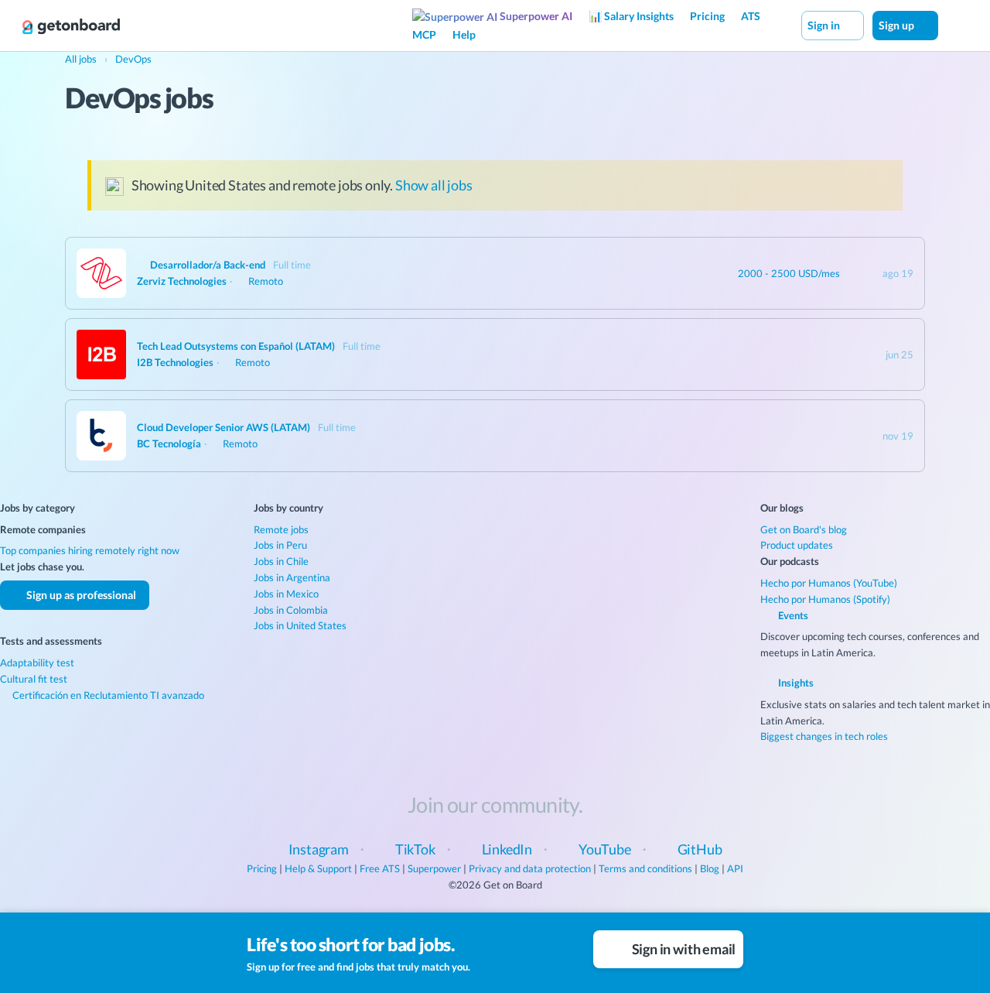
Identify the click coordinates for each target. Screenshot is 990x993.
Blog (709, 868)
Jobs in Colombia (291, 610)
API (735, 868)
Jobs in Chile (281, 561)
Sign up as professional (80, 594)
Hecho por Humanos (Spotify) (825, 599)
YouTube (605, 849)
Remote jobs (281, 529)
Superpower (434, 868)
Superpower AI (534, 15)
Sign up (898, 25)
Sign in (824, 25)
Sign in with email (683, 948)
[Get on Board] (71, 26)
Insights (795, 682)
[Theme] (954, 25)
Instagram (318, 849)
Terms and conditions (645, 868)
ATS (750, 15)
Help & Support (318, 868)
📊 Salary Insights (631, 15)
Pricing (707, 15)
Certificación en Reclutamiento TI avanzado (107, 695)
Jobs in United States (300, 625)
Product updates (796, 545)
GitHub (700, 849)
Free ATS (380, 868)
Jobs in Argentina (292, 577)
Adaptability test (37, 662)
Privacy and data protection (530, 868)
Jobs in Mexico (286, 593)
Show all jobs (434, 184)
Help (464, 34)
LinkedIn (507, 849)
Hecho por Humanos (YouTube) (828, 583)
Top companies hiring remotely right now (89, 550)
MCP (424, 34)
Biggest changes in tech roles (824, 736)
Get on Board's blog (803, 529)
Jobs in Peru (280, 545)
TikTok (415, 849)
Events (792, 615)
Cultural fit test (33, 679)
